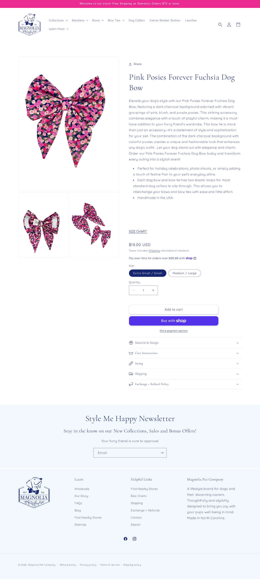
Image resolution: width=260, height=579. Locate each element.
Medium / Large (185, 273)
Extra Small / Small (147, 273)
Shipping (154, 250)
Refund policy (68, 564)
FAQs (78, 503)
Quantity (134, 282)
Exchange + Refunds (145, 510)
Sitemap (80, 524)
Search (136, 524)
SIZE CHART (138, 231)
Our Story (81, 496)
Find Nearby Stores (88, 517)
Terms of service (109, 564)
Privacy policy (88, 564)
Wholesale (82, 489)
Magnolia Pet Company (41, 564)
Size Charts (139, 496)
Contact (136, 517)
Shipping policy (132, 564)
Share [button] (138, 64)
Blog (78, 510)
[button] (58, 20)
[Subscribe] (161, 453)
